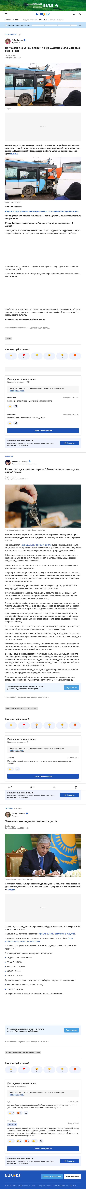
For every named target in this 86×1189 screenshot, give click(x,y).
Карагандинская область (15, 708)
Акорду (11, 889)
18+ (27, 708)
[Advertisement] (43, 127)
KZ (74, 14)
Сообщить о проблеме (52, 1176)
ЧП (40, 20)
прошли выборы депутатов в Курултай (57, 934)
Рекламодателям (72, 1176)
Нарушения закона (30, 20)
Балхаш (34, 708)
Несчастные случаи (56, 20)
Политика (9, 808)
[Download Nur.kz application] (43, 5)
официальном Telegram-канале (36, 545)
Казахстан (18, 808)
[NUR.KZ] (43, 14)
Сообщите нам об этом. (40, 328)
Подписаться (71, 688)
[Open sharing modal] (54, 787)
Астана (8, 338)
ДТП (45, 20)
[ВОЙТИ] (80, 14)
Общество (9, 456)
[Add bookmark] (76, 787)
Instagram (71, 443)
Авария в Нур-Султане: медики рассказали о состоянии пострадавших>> (41, 211)
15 (11, 1071)
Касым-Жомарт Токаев (31, 1052)
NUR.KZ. (14, 154)
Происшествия (11, 20)
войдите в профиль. (17, 390)
